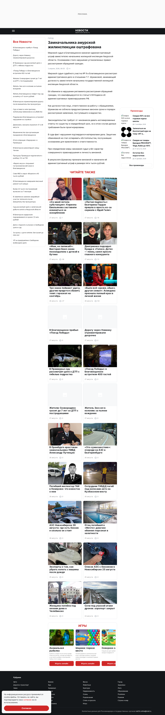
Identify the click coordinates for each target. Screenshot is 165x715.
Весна (85, 682)
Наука (50, 691)
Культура (86, 688)
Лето (119, 688)
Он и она (51, 694)
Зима (15, 688)
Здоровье (121, 685)
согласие (27, 700)
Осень (85, 694)
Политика (121, 694)
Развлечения (88, 697)
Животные (87, 685)
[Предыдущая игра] (50, 637)
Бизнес (51, 682)
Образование (123, 691)
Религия (121, 697)
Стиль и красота (89, 700)
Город (51, 38)
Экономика (52, 703)
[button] (136, 119)
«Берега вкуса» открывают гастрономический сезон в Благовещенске (23, 165)
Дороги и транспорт (21, 685)
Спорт (50, 700)
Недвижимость (89, 691)
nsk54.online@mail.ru (143, 711)
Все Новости (22, 41)
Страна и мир (123, 700)
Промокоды (136, 111)
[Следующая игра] (114, 637)
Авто (15, 682)
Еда (49, 685)
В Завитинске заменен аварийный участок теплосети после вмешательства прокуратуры (26, 199)
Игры (82, 625)
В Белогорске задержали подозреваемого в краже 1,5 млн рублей (26, 217)
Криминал (52, 688)
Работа (50, 697)
